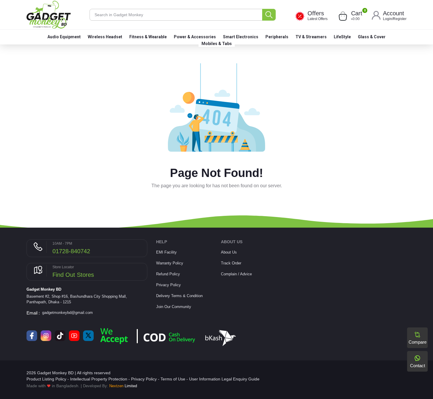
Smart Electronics (240, 36)
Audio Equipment (64, 36)
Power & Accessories (195, 36)
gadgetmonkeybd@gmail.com (67, 312)
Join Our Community (173, 306)
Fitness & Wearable (148, 36)
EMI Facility (166, 252)
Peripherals (276, 36)
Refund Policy (168, 274)
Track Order (231, 263)
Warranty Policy (169, 263)
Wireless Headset (105, 36)
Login (387, 19)
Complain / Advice (236, 274)
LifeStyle (342, 36)
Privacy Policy (168, 285)
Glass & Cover (372, 36)
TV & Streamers (311, 36)
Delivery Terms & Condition (179, 296)
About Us (229, 252)
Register (399, 19)
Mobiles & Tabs (216, 43)
